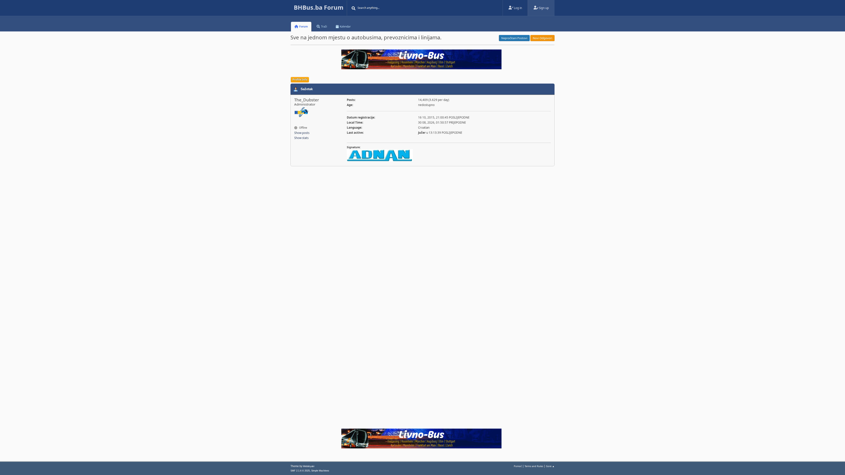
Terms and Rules (534, 466)
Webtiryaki (308, 466)
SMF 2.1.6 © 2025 (300, 470)
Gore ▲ (550, 466)
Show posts (301, 133)
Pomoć (518, 466)
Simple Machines (320, 470)
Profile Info (299, 79)
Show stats (301, 138)
